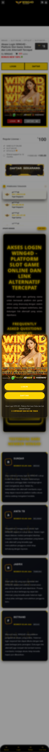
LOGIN (24, 387)
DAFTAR (24, 396)
